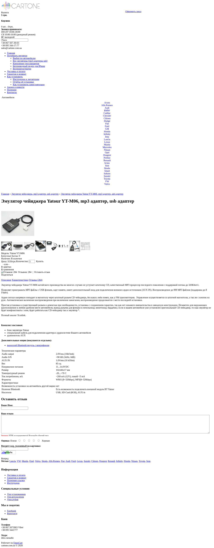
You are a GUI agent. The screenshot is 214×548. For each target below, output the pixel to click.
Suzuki (107, 176)
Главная (11, 53)
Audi (107, 108)
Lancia (107, 139)
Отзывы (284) (35, 280)
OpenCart (17, 543)
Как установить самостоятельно (29, 84)
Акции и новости (15, 87)
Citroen (107, 118)
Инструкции (13, 483)
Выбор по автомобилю (24, 58)
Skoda (107, 168)
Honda (107, 131)
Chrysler (107, 116)
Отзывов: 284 (24, 272)
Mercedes (107, 147)
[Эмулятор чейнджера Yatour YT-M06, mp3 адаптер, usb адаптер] (17, 239)
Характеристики (20, 280)
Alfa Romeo (107, 105)
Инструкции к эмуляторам (26, 79)
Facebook (11, 511)
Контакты (12, 92)
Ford (107, 126)
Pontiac (107, 158)
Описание (6, 280)
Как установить (15, 76)
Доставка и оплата (16, 71)
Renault (107, 160)
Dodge (107, 121)
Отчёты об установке (23, 82)
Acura (107, 102)
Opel (107, 152)
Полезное (11, 90)
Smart (107, 171)
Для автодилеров (15, 497)
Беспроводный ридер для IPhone (29, 66)
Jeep (107, 137)
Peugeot (107, 155)
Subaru (107, 173)
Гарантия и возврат (16, 74)
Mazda (107, 144)
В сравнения (7, 269)
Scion (107, 163)
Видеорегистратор (22, 69)
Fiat (107, 123)
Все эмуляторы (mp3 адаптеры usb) (30, 61)
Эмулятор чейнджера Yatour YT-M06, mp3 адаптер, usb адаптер (92, 194)
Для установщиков (16, 494)
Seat (107, 165)
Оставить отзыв (42, 272)
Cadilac (107, 113)
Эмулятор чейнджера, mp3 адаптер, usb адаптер (35, 194)
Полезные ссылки (16, 480)
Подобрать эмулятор (17, 55)
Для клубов (12, 499)
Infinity (107, 134)
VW (107, 181)
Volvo (107, 184)
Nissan (107, 150)
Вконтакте (12, 513)
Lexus (107, 142)
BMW (107, 110)
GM (107, 129)
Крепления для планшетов (26, 63)
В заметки (6, 267)
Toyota (107, 179)
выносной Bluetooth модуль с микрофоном (28, 345)
